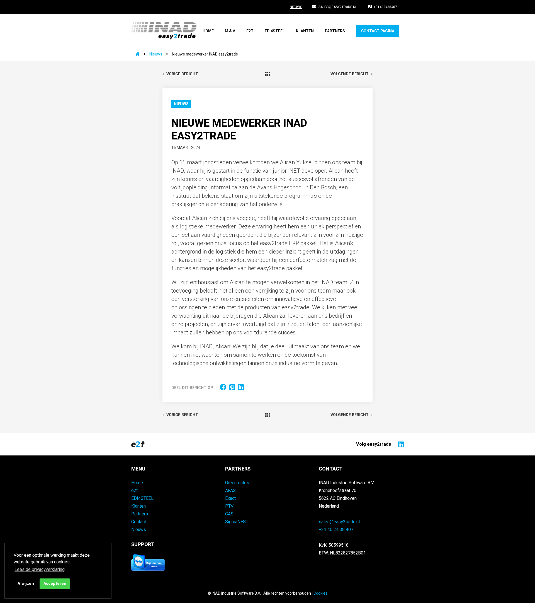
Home (208, 31)
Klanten (305, 31)
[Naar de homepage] (135, 54)
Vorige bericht (180, 74)
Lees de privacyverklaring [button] (39, 569)
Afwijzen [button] (26, 584)
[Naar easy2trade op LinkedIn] (399, 444)
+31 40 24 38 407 (336, 529)
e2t (250, 31)
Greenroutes (237, 482)
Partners (335, 31)
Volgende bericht (351, 74)
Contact (138, 521)
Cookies (320, 593)
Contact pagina (377, 31)
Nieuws (296, 6)
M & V (230, 31)
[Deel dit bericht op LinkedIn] (241, 387)
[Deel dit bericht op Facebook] (223, 387)
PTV (229, 506)
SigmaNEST (236, 521)
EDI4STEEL (275, 31)
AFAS (230, 490)
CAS (229, 514)
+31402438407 (385, 6)
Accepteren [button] (54, 584)
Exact (230, 498)
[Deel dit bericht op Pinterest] (232, 387)
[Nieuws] (267, 74)
